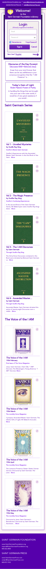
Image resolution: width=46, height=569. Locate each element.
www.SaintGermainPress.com (13, 5)
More (13, 157)
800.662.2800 (6, 549)
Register (19, 54)
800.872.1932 (6, 562)
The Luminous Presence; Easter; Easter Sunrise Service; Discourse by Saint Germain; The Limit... (22, 471)
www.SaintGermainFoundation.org (11, 2)
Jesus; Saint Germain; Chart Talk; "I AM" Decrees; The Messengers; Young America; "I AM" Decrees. (22, 369)
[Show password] (35, 38)
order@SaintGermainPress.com (32, 5)
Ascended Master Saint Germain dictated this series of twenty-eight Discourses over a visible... (22, 309)
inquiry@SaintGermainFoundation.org (33, 2)
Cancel (34, 47)
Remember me (16, 42)
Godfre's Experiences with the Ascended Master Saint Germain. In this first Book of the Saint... (22, 155)
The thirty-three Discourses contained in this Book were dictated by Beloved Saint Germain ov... (22, 258)
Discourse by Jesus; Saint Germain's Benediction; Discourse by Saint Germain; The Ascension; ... (22, 521)
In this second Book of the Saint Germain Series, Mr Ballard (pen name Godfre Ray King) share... (22, 207)
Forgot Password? (31, 42)
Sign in (19, 47)
